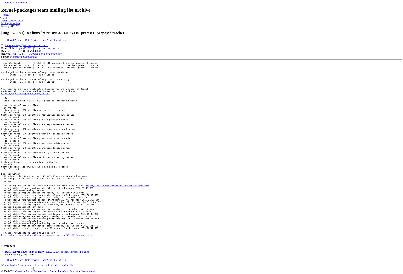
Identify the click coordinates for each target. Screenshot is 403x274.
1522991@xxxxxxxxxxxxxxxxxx (41, 48)
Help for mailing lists (63, 265)
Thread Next (60, 40)
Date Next (46, 40)
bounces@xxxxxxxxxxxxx (23, 56)
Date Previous (32, 40)
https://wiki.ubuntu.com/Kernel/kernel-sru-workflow (117, 186)
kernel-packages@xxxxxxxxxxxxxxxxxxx (26, 45)
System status (88, 271)
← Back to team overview (14, 2)
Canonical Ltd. (22, 271)
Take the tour (24, 265)
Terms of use (40, 271)
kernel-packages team (12, 20)
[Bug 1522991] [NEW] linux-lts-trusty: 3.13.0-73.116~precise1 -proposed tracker (46, 251)
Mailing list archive (10, 23)
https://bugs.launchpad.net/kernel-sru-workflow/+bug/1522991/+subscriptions (47, 235)
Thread (6, 15)
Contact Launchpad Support (64, 271)
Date (5, 17)
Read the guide (42, 265)
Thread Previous (15, 40)
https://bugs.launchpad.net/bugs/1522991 (25, 93)
